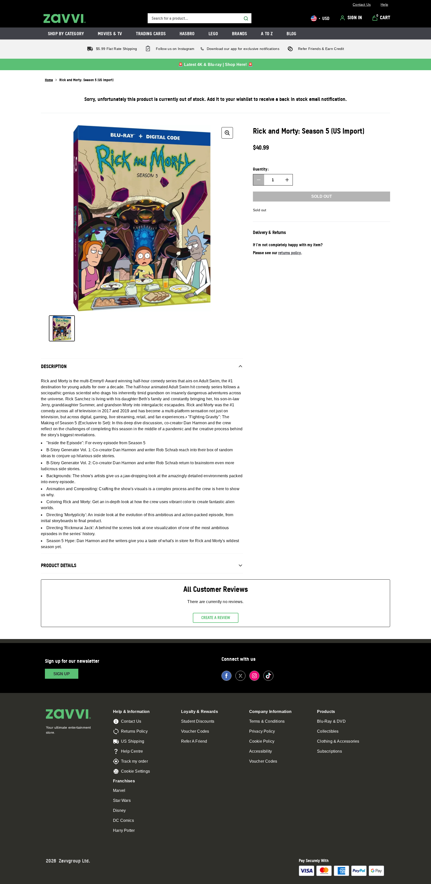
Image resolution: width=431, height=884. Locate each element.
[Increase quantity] (287, 179)
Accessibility (260, 751)
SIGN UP (61, 674)
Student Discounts (197, 721)
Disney (119, 810)
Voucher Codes (195, 731)
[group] (142, 218)
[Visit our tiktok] (268, 676)
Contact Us (131, 721)
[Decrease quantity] (258, 179)
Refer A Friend (194, 741)
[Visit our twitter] (240, 676)
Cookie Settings (135, 771)
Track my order (134, 761)
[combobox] (199, 18)
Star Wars (122, 800)
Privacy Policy (262, 731)
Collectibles (327, 731)
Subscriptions (329, 751)
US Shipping (132, 741)
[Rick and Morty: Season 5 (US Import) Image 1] (62, 328)
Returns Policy (134, 731)
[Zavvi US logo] (64, 18)
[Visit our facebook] (226, 676)
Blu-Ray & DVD (331, 721)
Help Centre (132, 751)
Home (49, 80)
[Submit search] (245, 18)
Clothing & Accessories (338, 741)
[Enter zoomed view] (227, 133)
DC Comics (123, 820)
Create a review (215, 617)
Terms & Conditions (267, 721)
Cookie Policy (262, 741)
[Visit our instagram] (254, 676)
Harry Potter (124, 830)
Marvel (119, 790)
